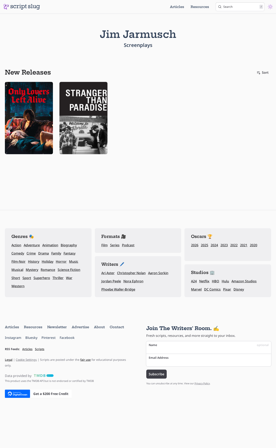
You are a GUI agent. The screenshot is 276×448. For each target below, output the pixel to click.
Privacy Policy (202, 383)
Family (56, 253)
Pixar (227, 289)
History (33, 261)
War (69, 278)
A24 (194, 281)
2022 (234, 245)
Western (18, 286)
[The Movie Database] (43, 375)
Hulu (225, 281)
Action (16, 245)
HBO (215, 281)
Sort (265, 72)
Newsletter (57, 327)
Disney (239, 289)
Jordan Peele (111, 281)
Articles (177, 7)
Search (242, 7)
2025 (204, 245)
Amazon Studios (244, 281)
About (99, 327)
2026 (194, 245)
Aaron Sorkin (158, 273)
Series (115, 245)
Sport (26, 278)
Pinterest (48, 337)
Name (209, 345)
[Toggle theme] (270, 6)
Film (104, 245)
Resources (200, 7)
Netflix (204, 281)
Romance (48, 269)
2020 (253, 245)
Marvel (196, 289)
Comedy (17, 253)
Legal (8, 360)
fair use (85, 360)
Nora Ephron (133, 281)
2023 (224, 245)
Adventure (32, 245)
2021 (243, 245)
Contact (117, 327)
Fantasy (69, 253)
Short (15, 278)
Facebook (67, 337)
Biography (69, 245)
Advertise (80, 327)
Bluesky (31, 337)
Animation (50, 245)
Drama (43, 253)
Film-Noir (18, 261)
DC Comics (212, 289)
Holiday (47, 261)
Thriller (58, 278)
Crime (31, 253)
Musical (17, 269)
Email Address (159, 358)
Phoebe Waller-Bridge (118, 289)
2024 (214, 245)
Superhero (42, 278)
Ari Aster (108, 273)
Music (73, 261)
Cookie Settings (26, 360)
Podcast (128, 245)
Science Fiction (69, 269)
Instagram (13, 337)
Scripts (39, 349)
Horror (61, 261)
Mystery (32, 269)
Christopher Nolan (131, 273)
